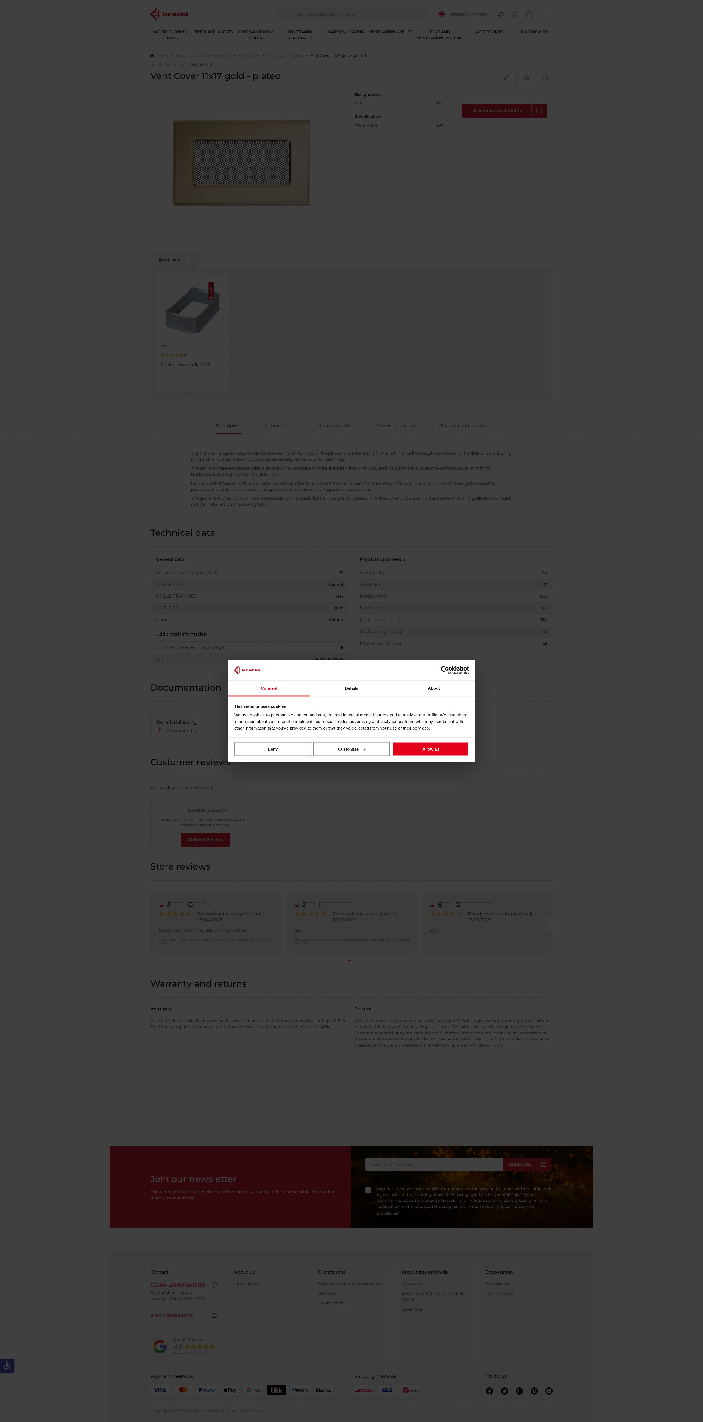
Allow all (430, 749)
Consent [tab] (269, 688)
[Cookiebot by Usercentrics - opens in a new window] (445, 670)
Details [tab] (351, 688)
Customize (348, 749)
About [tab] (434, 688)
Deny (273, 749)
